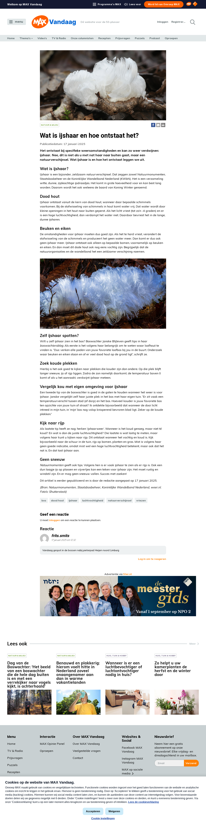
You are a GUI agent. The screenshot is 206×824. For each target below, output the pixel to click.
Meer (192, 643)
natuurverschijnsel (119, 500)
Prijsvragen (122, 38)
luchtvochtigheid (92, 500)
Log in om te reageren (152, 559)
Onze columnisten (82, 38)
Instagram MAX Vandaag (132, 760)
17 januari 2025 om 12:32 (63, 540)
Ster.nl (127, 574)
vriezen (141, 500)
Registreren (178, 21)
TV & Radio (59, 38)
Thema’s (25, 38)
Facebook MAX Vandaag (132, 749)
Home (11, 38)
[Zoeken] (192, 22)
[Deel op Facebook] (153, 125)
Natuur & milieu (49, 125)
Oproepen (171, 38)
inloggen (54, 520)
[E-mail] (158, 125)
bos (44, 500)
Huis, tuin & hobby (116, 655)
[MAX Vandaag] (54, 22)
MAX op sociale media (132, 771)
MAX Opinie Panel (52, 744)
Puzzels (140, 38)
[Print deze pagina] (163, 125)
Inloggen (162, 21)
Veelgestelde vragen (86, 751)
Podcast (155, 38)
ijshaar (73, 500)
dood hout (57, 500)
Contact (78, 758)
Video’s (42, 38)
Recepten (104, 38)
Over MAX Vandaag (86, 744)
